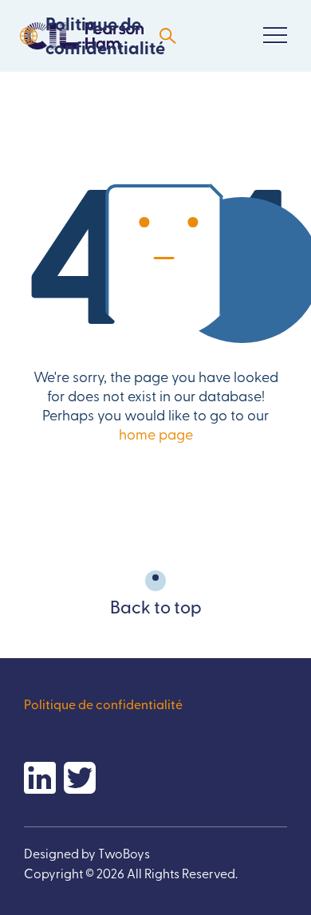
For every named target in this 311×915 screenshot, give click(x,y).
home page (156, 434)
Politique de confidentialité (105, 35)
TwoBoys (124, 853)
